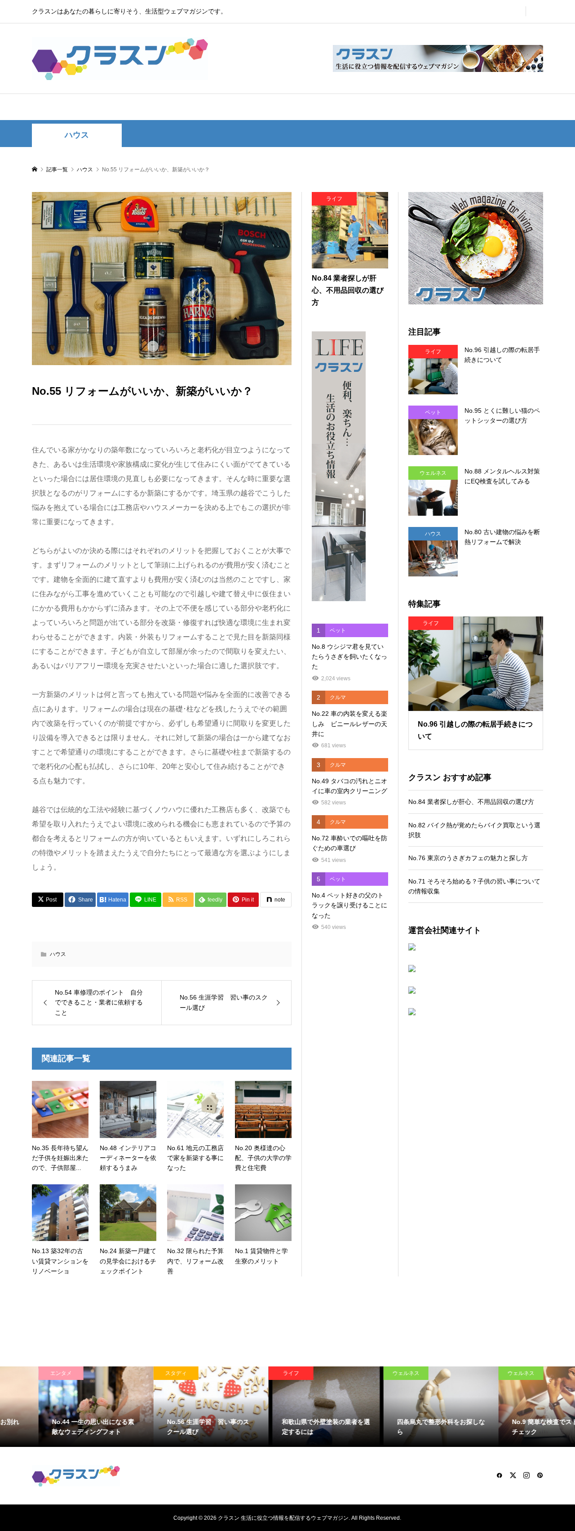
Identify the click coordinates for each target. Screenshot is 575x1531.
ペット (253, 107)
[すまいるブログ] (475, 1011)
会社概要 (497, 107)
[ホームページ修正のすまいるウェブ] (475, 968)
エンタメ (207, 107)
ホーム (74, 107)
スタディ (355, 107)
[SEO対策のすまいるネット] (475, 947)
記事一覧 (447, 107)
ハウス (160, 107)
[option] (57, 1406)
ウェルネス (302, 107)
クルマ (401, 107)
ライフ (117, 107)
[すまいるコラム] (475, 990)
